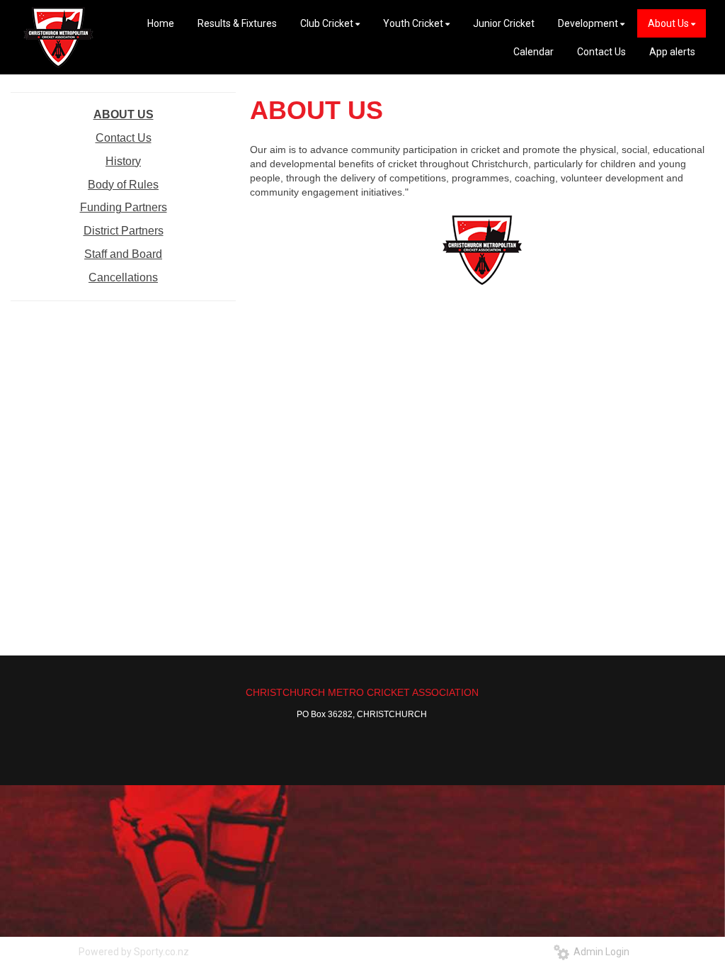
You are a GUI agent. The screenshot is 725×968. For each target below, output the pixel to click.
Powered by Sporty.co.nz (134, 951)
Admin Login (599, 951)
